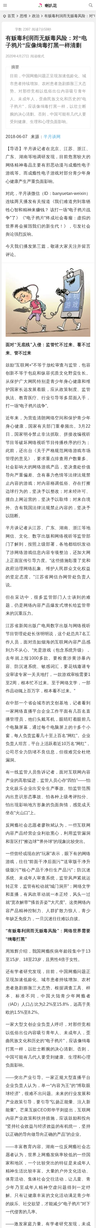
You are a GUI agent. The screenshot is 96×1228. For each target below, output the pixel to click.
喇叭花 (50, 5)
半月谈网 (52, 136)
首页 (11, 16)
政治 (35, 16)
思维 (23, 16)
